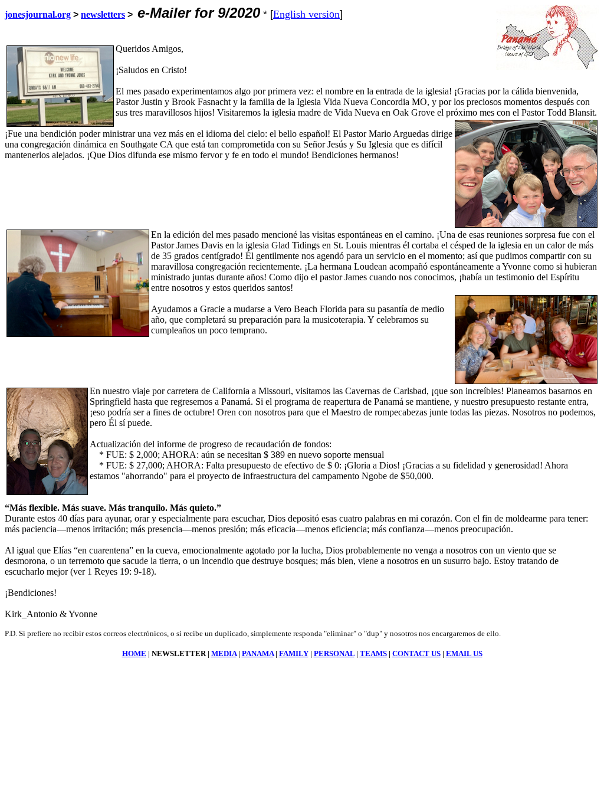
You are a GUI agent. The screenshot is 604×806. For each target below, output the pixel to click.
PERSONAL (334, 653)
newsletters (103, 14)
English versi (301, 14)
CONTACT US (416, 653)
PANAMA (258, 653)
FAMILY (293, 653)
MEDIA (224, 653)
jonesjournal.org (38, 14)
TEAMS (373, 653)
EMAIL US (464, 653)
